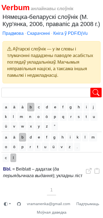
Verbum (15, 7)
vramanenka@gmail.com (48, 204)
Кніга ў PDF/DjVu (70, 33)
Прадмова (13, 33)
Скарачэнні (38, 33)
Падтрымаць (87, 204)
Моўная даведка (51, 212)
